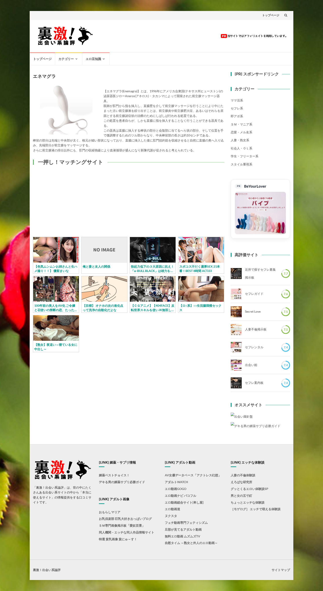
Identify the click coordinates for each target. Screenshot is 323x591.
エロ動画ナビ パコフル (180, 495)
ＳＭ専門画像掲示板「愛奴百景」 (122, 525)
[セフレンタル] (236, 347)
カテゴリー (66, 59)
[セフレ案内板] (236, 382)
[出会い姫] (236, 365)
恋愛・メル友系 (241, 132)
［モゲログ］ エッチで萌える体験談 (256, 509)
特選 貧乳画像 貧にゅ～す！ (118, 539)
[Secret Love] (236, 311)
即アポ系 (237, 116)
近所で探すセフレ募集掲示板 (260, 273)
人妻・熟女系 (240, 140)
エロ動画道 (172, 509)
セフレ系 (237, 108)
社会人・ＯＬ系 (241, 148)
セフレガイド (254, 294)
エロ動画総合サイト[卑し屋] (184, 502)
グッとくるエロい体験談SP (249, 489)
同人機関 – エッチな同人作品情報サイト (126, 532)
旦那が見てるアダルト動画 (183, 529)
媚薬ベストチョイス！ (114, 475)
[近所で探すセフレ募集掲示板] (236, 273)
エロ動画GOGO (175, 489)
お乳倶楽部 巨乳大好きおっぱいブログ (125, 518)
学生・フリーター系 (244, 156)
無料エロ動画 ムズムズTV (182, 536)
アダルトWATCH (176, 482)
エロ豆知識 (93, 59)
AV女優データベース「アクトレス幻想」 (193, 475)
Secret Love (253, 311)
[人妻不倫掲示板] (236, 329)
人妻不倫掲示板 (256, 329)
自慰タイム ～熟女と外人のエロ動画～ (191, 543)
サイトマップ (281, 570)
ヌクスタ (171, 516)
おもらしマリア (109, 512)
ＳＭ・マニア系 (241, 124)
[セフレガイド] (236, 293)
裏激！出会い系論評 (47, 570)
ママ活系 (237, 100)
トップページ (270, 15)
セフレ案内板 (254, 382)
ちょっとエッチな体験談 (248, 502)
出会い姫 (251, 365)
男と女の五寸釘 (241, 495)
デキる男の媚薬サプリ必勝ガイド (122, 482)
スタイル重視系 (241, 164)
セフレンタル (254, 347)
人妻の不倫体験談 (243, 475)
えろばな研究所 (241, 482)
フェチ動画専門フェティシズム (186, 522)
